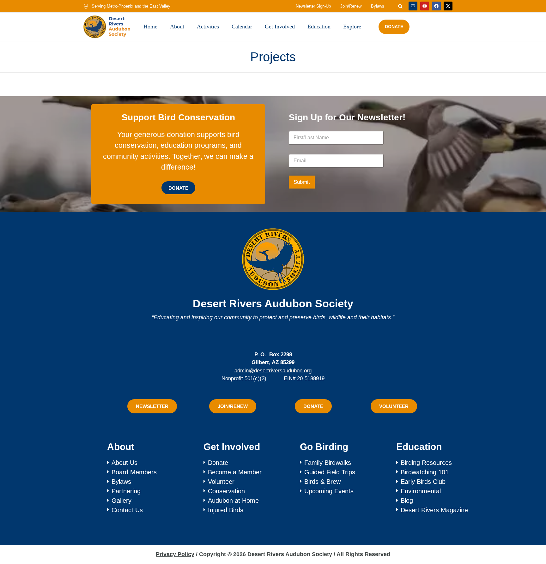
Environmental (421, 491)
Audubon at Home (233, 500)
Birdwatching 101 (425, 472)
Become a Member (235, 472)
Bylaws (121, 481)
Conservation (226, 491)
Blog (407, 500)
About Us (124, 462)
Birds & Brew (322, 481)
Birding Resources (426, 462)
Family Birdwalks (327, 462)
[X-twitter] (448, 6)
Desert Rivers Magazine (434, 510)
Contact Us (127, 510)
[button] (528, 536)
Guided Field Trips (329, 472)
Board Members (134, 472)
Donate (218, 462)
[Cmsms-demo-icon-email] (413, 6)
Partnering (126, 491)
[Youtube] (424, 6)
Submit (302, 182)
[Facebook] (436, 6)
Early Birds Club (423, 481)
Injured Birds (225, 510)
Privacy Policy (175, 554)
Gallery (121, 500)
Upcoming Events (329, 491)
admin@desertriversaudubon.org (273, 371)
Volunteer (221, 481)
